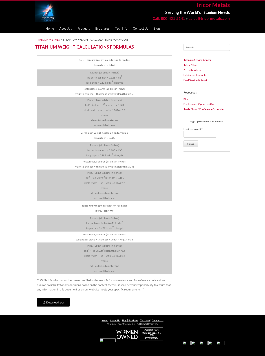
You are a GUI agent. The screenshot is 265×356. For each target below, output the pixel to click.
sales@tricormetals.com (209, 18)
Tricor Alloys (191, 64)
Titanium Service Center (197, 59)
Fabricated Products (195, 75)
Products (83, 28)
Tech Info (121, 28)
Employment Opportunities (199, 104)
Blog (157, 28)
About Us (65, 28)
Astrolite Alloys (192, 69)
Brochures (102, 28)
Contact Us (140, 28)
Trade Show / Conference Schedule (204, 109)
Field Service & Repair (196, 80)
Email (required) (193, 129)
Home (50, 28)
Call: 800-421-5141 (169, 18)
